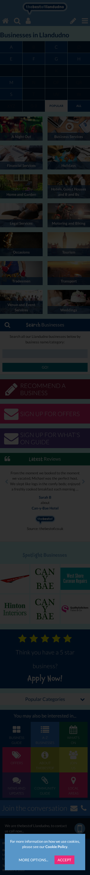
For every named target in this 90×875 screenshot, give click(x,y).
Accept (64, 860)
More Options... (33, 860)
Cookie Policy (56, 846)
